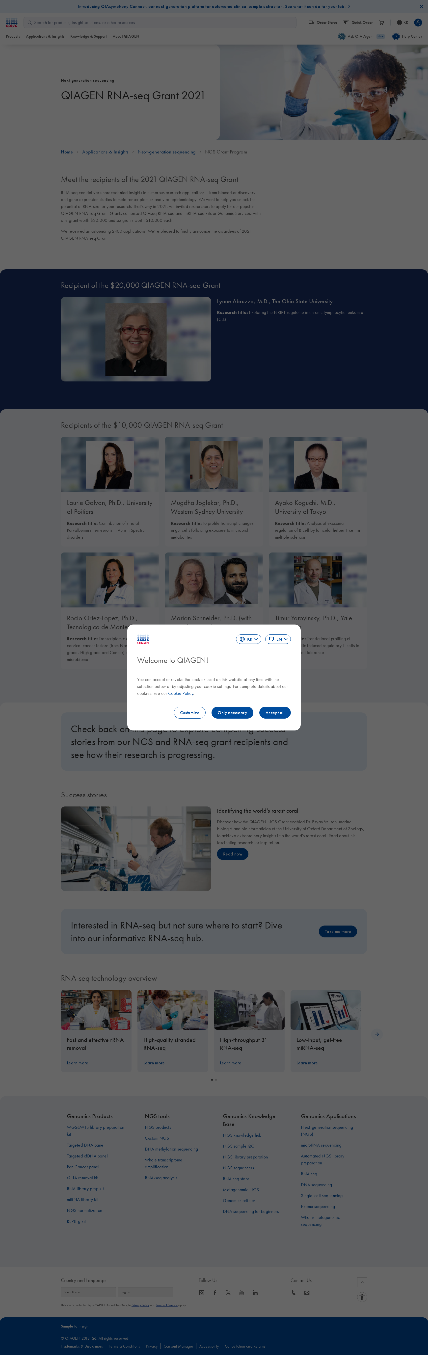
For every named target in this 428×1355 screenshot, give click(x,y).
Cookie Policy (180, 693)
